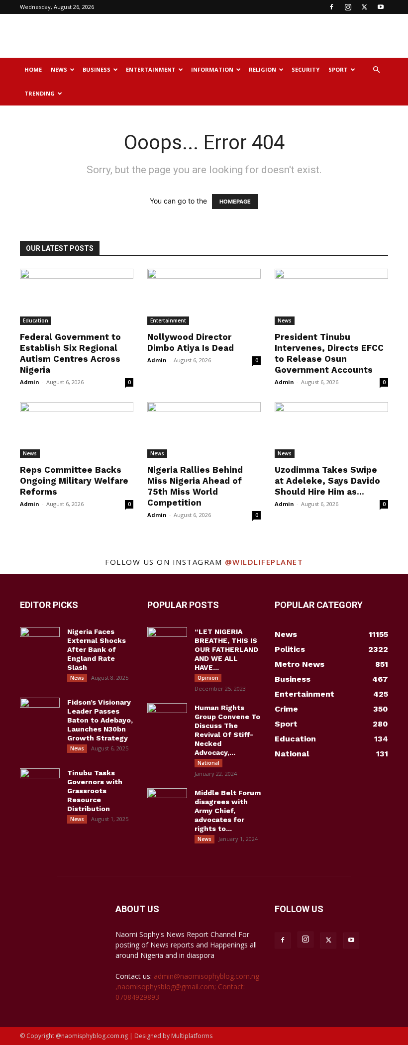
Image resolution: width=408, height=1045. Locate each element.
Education (35, 320)
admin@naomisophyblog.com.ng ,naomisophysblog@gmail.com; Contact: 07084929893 (187, 986)
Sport (338, 69)
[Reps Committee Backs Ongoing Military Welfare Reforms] (76, 430)
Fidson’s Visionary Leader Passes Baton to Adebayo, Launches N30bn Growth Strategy (100, 720)
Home (33, 69)
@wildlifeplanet (264, 562)
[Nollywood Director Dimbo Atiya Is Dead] (204, 297)
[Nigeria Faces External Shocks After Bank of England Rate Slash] (40, 641)
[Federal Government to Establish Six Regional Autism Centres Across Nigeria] (76, 297)
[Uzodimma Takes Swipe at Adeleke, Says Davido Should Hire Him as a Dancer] (331, 430)
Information (212, 69)
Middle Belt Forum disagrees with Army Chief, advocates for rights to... (228, 811)
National (208, 762)
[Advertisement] (271, 36)
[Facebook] (331, 7)
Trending (39, 93)
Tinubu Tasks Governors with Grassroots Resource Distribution (94, 791)
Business (96, 69)
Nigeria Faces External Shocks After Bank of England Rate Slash (96, 649)
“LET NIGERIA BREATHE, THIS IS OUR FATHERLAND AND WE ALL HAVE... (226, 649)
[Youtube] (380, 7)
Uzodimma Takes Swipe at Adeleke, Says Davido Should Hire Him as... (327, 481)
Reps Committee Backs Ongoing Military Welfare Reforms (74, 481)
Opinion (208, 677)
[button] (376, 70)
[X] (364, 7)
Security (305, 69)
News (59, 69)
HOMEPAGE (235, 201)
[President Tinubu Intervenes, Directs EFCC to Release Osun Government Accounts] (331, 297)
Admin (29, 382)
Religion (262, 69)
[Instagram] (347, 7)
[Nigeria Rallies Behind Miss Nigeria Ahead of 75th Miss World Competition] (204, 430)
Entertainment (151, 69)
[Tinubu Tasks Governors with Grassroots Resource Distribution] (40, 782)
